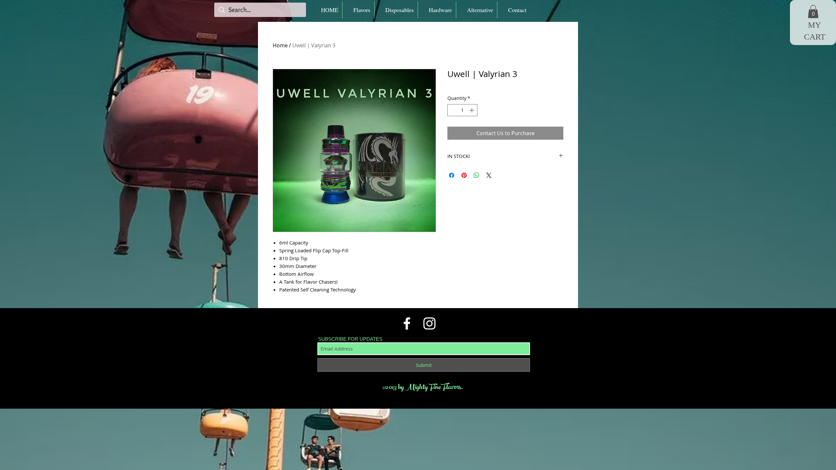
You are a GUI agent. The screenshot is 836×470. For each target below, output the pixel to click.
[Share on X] (489, 175)
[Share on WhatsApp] (476, 175)
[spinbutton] (462, 110)
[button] (358, 10)
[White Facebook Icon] (407, 323)
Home (280, 45)
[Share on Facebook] (452, 175)
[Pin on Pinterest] (464, 175)
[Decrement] (452, 110)
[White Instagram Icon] (429, 323)
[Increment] (472, 110)
